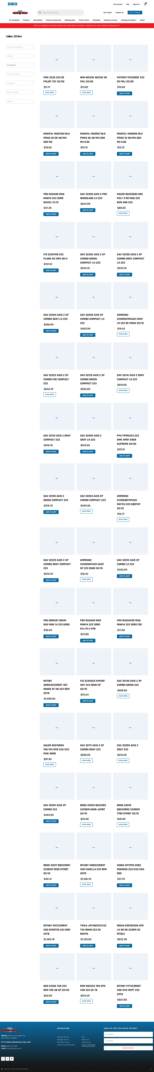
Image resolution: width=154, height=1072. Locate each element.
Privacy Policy (63, 1037)
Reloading (96, 20)
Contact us (120, 12)
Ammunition (37, 20)
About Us (136, 4)
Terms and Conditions (66, 1045)
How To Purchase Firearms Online (89, 1045)
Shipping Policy (63, 1042)
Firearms (26, 20)
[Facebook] (9, 4)
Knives (142, 20)
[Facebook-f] (3, 1059)
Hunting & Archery (110, 20)
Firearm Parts (84, 20)
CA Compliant (14, 20)
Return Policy (63, 1040)
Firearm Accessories (53, 20)
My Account (118, 4)
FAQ (127, 4)
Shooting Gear (70, 20)
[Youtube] (15, 4)
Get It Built (107, 12)
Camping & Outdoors (128, 20)
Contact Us (86, 1042)
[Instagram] (12, 4)
